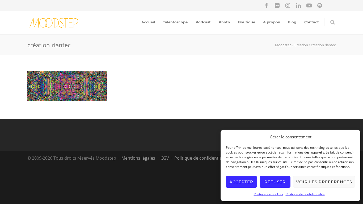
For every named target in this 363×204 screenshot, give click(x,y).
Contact (311, 22)
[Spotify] (319, 5)
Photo (224, 22)
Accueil (148, 22)
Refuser (275, 181)
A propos (271, 22)
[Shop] (330, 5)
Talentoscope (175, 22)
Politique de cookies (268, 194)
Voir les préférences (324, 181)
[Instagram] (287, 5)
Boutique (246, 22)
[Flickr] (277, 5)
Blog (292, 22)
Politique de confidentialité (305, 194)
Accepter (241, 181)
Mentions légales (138, 158)
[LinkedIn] (298, 5)
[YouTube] (309, 5)
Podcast (203, 22)
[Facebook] (266, 5)
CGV (165, 158)
